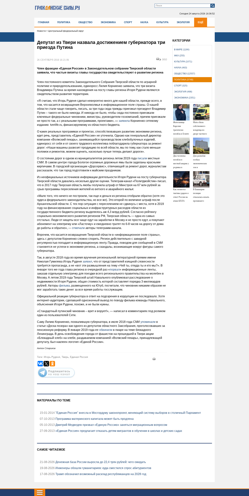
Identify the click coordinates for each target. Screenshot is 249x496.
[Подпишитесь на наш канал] (56, 378)
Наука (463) (180, 67)
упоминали (148, 321)
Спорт (128, 22)
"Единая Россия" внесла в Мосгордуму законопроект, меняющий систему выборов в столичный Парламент (128, 412)
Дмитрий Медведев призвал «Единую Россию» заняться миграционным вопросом (111, 424)
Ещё (200, 22)
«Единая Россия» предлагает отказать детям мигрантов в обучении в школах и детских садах (118, 430)
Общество (85, 22)
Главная (43, 22)
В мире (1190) (181, 49)
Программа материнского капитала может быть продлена (94, 418)
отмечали (78, 227)
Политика (63, 22)
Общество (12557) (184, 73)
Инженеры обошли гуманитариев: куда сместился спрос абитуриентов (103, 468)
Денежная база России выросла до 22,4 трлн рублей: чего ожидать (100, 462)
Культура (162, 22)
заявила (124, 120)
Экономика (108, 22)
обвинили (105, 329)
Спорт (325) (180, 85)
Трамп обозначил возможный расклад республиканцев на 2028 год (100, 474)
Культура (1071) (183, 61)
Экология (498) (183, 91)
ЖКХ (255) (179, 55)
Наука (144, 22)
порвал (115, 269)
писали (142, 158)
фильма (64, 285)
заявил (87, 261)
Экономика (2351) (184, 97)
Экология (183, 22)
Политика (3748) (183, 79)
